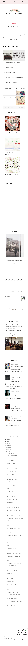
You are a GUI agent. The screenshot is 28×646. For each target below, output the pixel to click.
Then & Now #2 (11, 491)
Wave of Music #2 (11, 581)
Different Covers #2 (12, 584)
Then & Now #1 (11, 576)
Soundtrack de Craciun (12, 523)
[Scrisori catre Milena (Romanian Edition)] (23, 300)
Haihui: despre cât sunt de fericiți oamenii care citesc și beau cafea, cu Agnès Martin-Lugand (13, 326)
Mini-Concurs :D (11, 587)
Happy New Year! (11, 463)
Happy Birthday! (11, 573)
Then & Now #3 (11, 477)
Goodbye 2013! (10, 466)
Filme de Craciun (11, 540)
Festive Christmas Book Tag (12, 133)
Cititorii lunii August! (16, 416)
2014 (7, 449)
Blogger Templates (8, 636)
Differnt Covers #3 (12, 499)
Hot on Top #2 (11, 474)
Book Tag (14, 23)
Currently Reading (16, 291)
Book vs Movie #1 (11, 513)
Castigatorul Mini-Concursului (14, 570)
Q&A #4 (13, 404)
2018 (7, 441)
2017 (7, 443)
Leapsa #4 (9, 488)
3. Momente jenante (12, 525)
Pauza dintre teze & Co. (13, 598)
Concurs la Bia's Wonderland (14, 553)
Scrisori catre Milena (10, 295)
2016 (7, 445)
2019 (7, 439)
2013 (7, 451)
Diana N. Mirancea (10, 30)
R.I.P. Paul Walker (11, 589)
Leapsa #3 (9, 542)
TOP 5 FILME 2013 (11, 460)
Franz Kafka (8, 296)
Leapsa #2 (9, 545)
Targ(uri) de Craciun (12, 578)
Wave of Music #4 (11, 505)
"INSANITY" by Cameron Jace (14, 515)
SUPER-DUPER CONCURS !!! (14, 510)
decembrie (10, 453)
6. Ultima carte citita (12, 494)
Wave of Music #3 (11, 548)
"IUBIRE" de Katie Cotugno (13, 568)
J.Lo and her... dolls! (12, 471)
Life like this (10, 560)
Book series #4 (11, 502)
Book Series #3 (11, 551)
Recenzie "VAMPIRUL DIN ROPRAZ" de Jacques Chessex (17, 377)
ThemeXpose (8, 639)
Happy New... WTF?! (12, 468)
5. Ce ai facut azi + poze (13, 507)
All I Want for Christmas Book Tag (11, 153)
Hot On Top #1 (11, 605)
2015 (7, 447)
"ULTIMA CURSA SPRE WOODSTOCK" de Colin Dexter (13, 594)
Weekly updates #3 (15, 364)
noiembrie (10, 607)
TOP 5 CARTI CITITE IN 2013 (14, 458)
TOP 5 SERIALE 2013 (12, 455)
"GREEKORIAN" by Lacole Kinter (15, 496)
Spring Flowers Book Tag (11, 174)
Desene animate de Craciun (13, 528)
